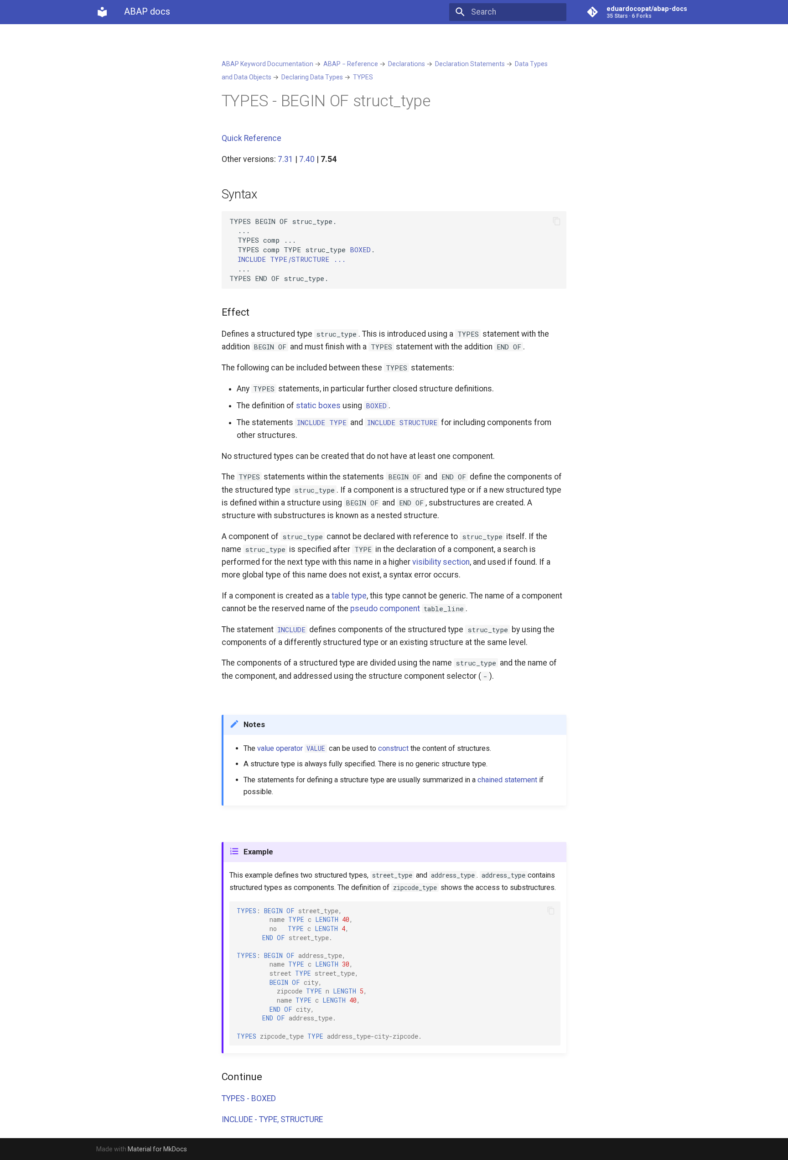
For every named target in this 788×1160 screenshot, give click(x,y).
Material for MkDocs (157, 1149)
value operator (280, 748)
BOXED (360, 249)
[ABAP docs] (102, 12)
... (292, 259)
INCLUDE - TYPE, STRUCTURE (272, 1119)
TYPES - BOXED (249, 1098)
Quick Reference (251, 138)
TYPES (363, 77)
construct (393, 748)
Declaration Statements (470, 64)
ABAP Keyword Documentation (267, 64)
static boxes (318, 405)
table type (349, 595)
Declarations (406, 64)
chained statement (507, 779)
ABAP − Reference (350, 64)
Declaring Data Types (312, 77)
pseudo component (385, 608)
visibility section (441, 562)
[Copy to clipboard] (556, 221)
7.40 (307, 159)
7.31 (285, 159)
